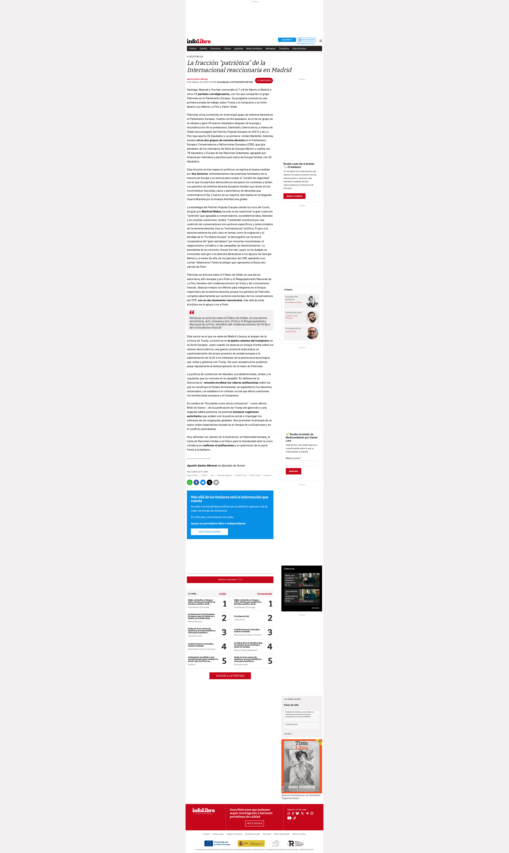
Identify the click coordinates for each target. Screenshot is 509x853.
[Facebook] (293, 814)
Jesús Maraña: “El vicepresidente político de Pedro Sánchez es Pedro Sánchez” (291, 596)
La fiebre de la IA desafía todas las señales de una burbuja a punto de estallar (248, 645)
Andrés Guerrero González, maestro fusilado (201, 645)
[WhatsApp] (288, 813)
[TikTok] (294, 818)
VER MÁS (315, 608)
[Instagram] (311, 813)
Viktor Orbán (255, 475)
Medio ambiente (254, 48)
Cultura (227, 48)
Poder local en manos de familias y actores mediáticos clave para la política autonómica (201, 631)
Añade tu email (293, 458)
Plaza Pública (192, 475)
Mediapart (271, 48)
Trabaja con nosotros (234, 834)
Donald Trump (241, 475)
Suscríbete (287, 40)
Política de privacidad (281, 834)
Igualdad (238, 48)
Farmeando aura (293, 312)
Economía (215, 48)
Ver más (287, 734)
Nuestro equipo (218, 834)
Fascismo (267, 475)
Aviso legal (267, 834)
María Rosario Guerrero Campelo (201, 649)
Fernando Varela (195, 636)
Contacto (206, 834)
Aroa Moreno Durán (293, 302)
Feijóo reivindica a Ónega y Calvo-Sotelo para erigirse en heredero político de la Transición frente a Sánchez (201, 603)
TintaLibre (284, 48)
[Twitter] (302, 813)
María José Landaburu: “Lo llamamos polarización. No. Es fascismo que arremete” (291, 580)
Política (192, 48)
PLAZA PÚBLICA (195, 56)
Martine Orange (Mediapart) (246, 650)
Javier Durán (239, 620)
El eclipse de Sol (241, 616)
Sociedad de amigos (252, 834)
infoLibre (191, 664)
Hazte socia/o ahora (209, 532)
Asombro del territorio (291, 298)
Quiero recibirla (294, 196)
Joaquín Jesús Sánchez (291, 317)
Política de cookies (299, 834)
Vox (212, 475)
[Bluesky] (297, 813)
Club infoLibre (299, 48)
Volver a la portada (230, 675)
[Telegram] (307, 813)
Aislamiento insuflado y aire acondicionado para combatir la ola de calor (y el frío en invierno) (203, 660)
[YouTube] (289, 818)
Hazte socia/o (254, 823)
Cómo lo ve (289, 569)
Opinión (203, 48)
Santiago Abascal (224, 475)
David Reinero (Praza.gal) (198, 607)
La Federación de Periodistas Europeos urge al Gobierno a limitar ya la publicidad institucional (201, 617)
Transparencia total (305, 43)
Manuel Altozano (195, 622)
